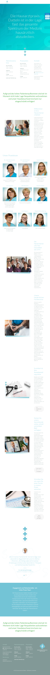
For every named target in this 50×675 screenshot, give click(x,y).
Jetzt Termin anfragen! (39, 517)
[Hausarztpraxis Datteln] (7, 2)
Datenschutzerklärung (7, 661)
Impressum (5, 659)
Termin (47, 16)
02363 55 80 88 (38, 71)
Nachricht (47, 18)
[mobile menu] (48, 2)
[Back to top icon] (25, 666)
